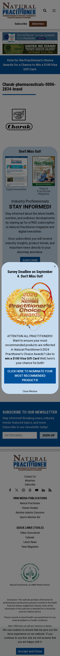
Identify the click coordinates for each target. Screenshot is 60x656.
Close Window (30, 391)
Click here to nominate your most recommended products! (30, 375)
